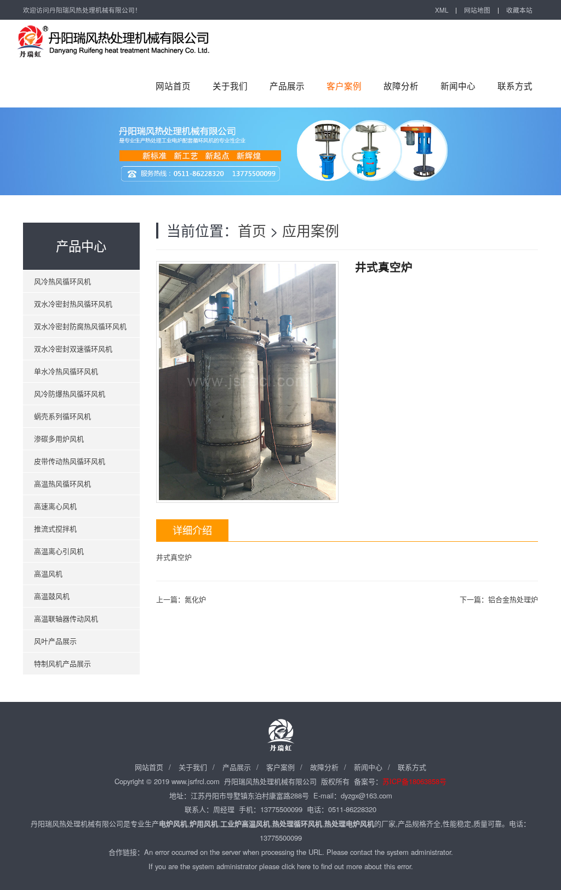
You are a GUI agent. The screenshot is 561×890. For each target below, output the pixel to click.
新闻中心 (458, 86)
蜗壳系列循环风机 (62, 416)
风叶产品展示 (55, 641)
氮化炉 (195, 599)
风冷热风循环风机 (62, 281)
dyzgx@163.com (366, 795)
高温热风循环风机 (62, 483)
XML (441, 9)
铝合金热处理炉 (513, 599)
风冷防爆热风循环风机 (69, 393)
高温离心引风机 (59, 551)
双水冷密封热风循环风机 (73, 303)
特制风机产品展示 (62, 663)
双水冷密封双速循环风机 (73, 348)
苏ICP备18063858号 (414, 781)
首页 (252, 230)
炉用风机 (204, 823)
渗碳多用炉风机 (59, 438)
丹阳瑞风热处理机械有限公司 (127, 42)
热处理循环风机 (297, 823)
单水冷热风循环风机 (66, 371)
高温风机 (48, 573)
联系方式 (515, 86)
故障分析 (401, 86)
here (304, 866)
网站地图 (477, 9)
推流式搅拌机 (55, 528)
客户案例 (344, 86)
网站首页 (173, 86)
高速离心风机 (55, 506)
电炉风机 (173, 823)
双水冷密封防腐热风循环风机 (80, 326)
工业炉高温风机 (245, 823)
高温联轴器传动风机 (66, 618)
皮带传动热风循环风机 (69, 461)
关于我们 (230, 86)
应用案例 (310, 230)
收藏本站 (519, 9)
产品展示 (287, 86)
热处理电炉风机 (349, 823)
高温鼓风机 (52, 596)
